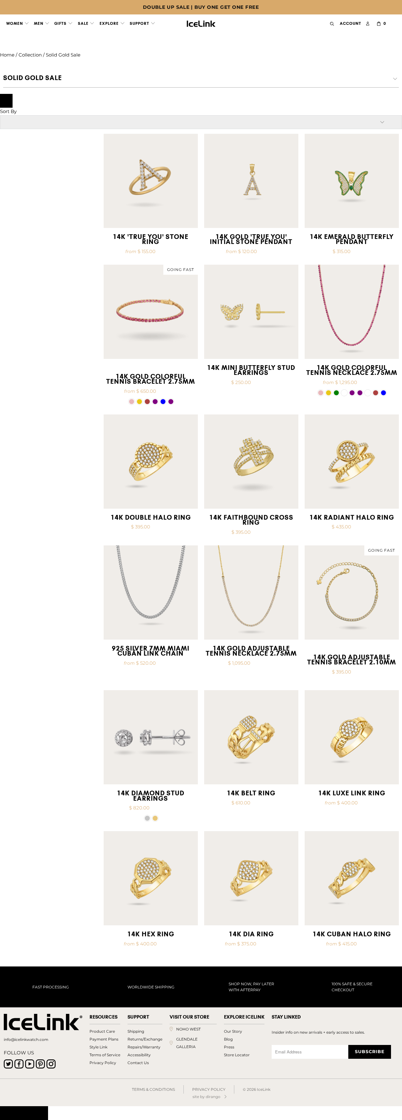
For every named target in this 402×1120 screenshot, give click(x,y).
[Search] (332, 24)
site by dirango (206, 1096)
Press (229, 1047)
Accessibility (139, 1054)
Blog (228, 1039)
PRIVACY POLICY (208, 1089)
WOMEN (15, 23)
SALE (84, 23)
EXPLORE (110, 23)
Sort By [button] (8, 111)
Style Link (98, 1047)
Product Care (102, 1031)
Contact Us (138, 1062)
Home (7, 55)
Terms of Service (105, 1054)
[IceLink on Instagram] (51, 1064)
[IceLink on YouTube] (29, 1064)
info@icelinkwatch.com (26, 1039)
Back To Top (24, 1113)
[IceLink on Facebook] (19, 1064)
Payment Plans (104, 1039)
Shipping (136, 1031)
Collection (30, 55)
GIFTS (61, 23)
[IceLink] (201, 22)
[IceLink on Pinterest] (40, 1064)
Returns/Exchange (145, 1039)
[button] (131, 401)
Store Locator (237, 1054)
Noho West (188, 1029)
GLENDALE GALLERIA (187, 1043)
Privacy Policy (103, 1062)
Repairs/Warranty (144, 1047)
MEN (39, 23)
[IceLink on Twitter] (8, 1064)
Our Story (233, 1031)
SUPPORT (140, 23)
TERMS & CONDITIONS (153, 1089)
